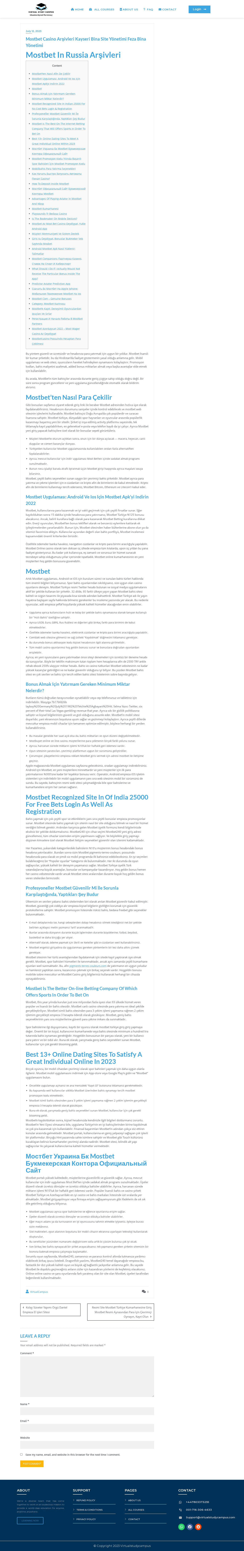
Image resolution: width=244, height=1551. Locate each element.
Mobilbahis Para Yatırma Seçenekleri (54, 168)
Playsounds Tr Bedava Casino (49, 213)
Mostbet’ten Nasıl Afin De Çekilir (51, 73)
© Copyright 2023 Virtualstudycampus (122, 1546)
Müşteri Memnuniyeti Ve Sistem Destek (55, 233)
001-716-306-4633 (199, 1509)
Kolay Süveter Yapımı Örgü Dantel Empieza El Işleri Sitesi (45, 1310)
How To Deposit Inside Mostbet (50, 183)
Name (24, 1404)
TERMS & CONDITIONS (89, 1509)
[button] (199, 9)
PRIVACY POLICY (86, 1519)
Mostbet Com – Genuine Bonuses (52, 298)
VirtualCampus (38, 1291)
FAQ (149, 9)
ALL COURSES (103, 9)
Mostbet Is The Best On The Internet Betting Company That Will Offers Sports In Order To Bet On (58, 128)
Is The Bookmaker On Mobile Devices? (54, 218)
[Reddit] (198, 1527)
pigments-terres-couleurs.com (87, 966)
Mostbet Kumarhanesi (45, 208)
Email (24, 1421)
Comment (27, 1353)
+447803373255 (197, 1502)
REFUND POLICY (85, 1500)
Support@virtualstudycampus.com (210, 1517)
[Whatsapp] (181, 1527)
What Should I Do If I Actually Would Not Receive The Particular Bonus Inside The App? (56, 273)
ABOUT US (130, 9)
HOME (79, 9)
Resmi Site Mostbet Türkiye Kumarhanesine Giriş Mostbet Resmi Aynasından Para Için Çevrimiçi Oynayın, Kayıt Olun (122, 1312)
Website (25, 1437)
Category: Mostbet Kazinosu (48, 303)
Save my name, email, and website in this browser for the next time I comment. (73, 1454)
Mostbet (37, 88)
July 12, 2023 (33, 31)
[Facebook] (190, 1527)
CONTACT (169, 9)
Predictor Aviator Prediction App (51, 283)
